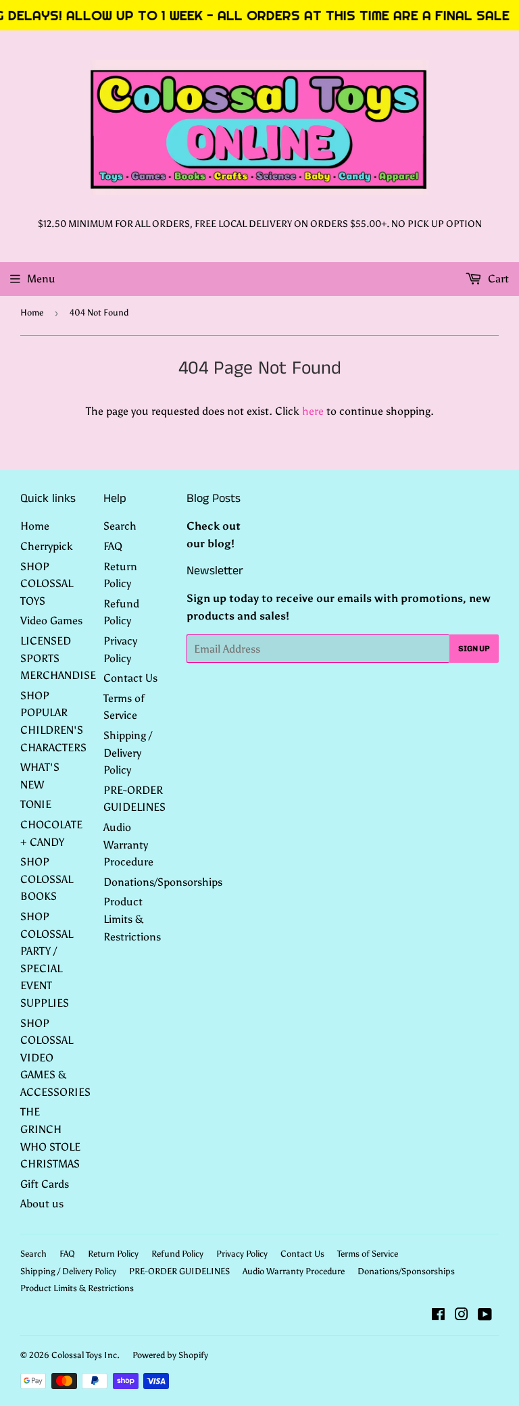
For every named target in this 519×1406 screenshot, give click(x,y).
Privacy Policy (242, 1254)
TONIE (35, 804)
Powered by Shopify (170, 1355)
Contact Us (130, 678)
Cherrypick (46, 546)
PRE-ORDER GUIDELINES (179, 1271)
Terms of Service (367, 1254)
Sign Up (474, 648)
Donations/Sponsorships (162, 882)
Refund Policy (177, 1254)
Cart (497, 278)
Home (31, 312)
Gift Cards (44, 1184)
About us (42, 1203)
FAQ (112, 546)
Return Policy (113, 1254)
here (313, 411)
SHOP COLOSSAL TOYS (46, 583)
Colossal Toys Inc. (85, 1355)
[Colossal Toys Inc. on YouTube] (485, 1315)
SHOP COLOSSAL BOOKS (46, 879)
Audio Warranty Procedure (128, 844)
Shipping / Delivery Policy (127, 752)
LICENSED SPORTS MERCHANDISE (58, 658)
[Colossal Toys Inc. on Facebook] (438, 1315)
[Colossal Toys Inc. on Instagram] (461, 1315)
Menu (41, 278)
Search (120, 526)
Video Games (51, 620)
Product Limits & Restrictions (132, 919)
